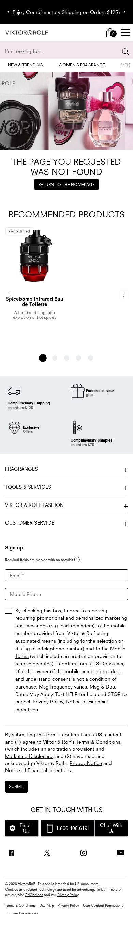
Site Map (47, 905)
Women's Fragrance (82, 64)
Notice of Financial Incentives (38, 770)
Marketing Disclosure (29, 756)
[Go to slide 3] (67, 358)
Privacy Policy (48, 701)
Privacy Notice (86, 763)
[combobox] (63, 51)
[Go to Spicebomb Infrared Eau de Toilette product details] (34, 255)
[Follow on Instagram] (83, 852)
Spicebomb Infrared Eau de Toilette (34, 302)
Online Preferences (23, 913)
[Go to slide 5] (91, 358)
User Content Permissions (103, 905)
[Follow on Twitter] (47, 852)
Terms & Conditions (98, 742)
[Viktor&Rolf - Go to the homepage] (26, 32)
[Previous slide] (8, 12)
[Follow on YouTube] (120, 852)
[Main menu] (125, 32)
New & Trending (25, 64)
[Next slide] (125, 12)
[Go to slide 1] (43, 358)
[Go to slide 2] (55, 358)
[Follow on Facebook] (11, 853)
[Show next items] (129, 65)
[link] (110, 32)
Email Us (25, 828)
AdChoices (34, 895)
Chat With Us (111, 828)
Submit (16, 786)
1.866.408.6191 (73, 828)
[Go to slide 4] (79, 358)
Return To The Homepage (66, 184)
